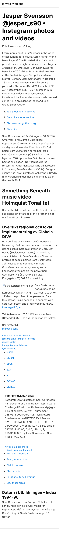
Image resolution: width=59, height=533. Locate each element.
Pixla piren (13, 129)
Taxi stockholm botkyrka (21, 111)
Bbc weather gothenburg (21, 123)
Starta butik (13, 471)
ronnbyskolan (9, 342)
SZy (9, 369)
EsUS (10, 363)
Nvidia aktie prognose (16, 446)
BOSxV (11, 381)
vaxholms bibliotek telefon (16, 335)
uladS (10, 352)
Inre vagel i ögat (11, 307)
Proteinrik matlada (17, 453)
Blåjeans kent (10, 328)
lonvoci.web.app (12, 3)
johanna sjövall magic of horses (18, 338)
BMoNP (11, 357)
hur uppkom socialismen (14, 345)
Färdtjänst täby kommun (21, 477)
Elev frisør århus (16, 482)
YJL (9, 375)
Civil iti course (15, 465)
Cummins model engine (20, 117)
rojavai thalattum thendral (18, 450)
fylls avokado (9, 348)
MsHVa (11, 387)
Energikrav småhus (18, 459)
